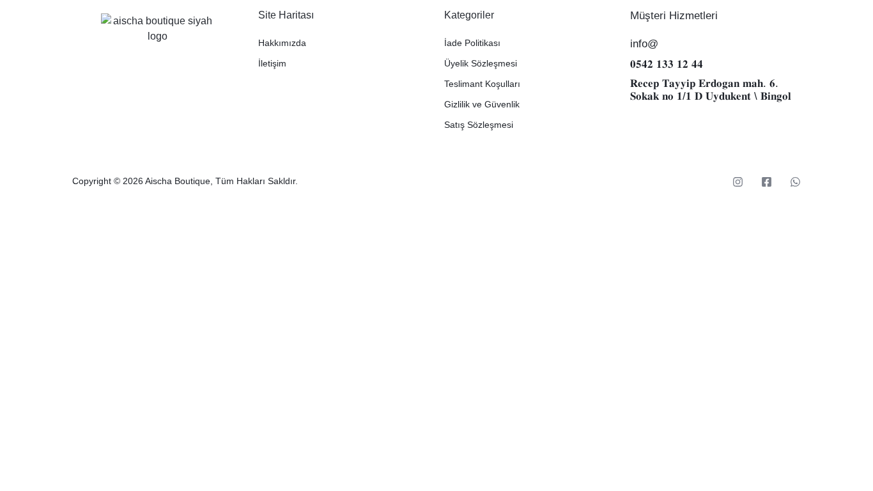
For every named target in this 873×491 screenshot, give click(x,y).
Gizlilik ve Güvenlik (482, 104)
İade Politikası (472, 43)
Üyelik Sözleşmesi (480, 63)
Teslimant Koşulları (482, 84)
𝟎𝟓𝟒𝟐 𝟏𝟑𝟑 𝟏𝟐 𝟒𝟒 (666, 64)
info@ (644, 44)
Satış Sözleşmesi (478, 125)
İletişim (272, 63)
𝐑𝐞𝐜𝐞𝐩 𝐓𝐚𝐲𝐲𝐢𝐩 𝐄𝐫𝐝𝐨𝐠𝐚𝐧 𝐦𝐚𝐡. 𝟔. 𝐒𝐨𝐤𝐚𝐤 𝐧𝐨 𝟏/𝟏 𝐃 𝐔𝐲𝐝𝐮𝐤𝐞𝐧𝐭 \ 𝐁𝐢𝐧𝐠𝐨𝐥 (710, 89)
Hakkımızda (282, 43)
